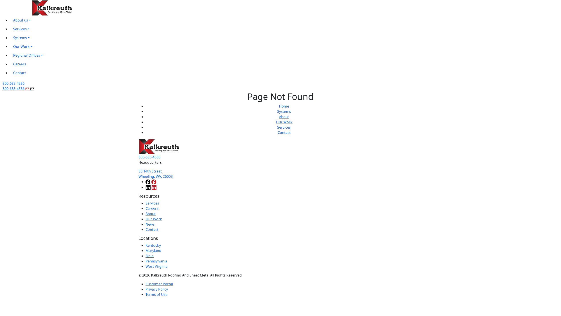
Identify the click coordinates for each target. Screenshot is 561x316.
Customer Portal (159, 284)
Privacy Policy (157, 289)
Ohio (150, 255)
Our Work (284, 122)
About (284, 116)
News (150, 224)
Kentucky (153, 245)
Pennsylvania (156, 261)
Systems (284, 111)
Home (284, 106)
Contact (284, 132)
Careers (152, 208)
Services (284, 127)
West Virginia (156, 266)
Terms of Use (156, 294)
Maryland (153, 250)
